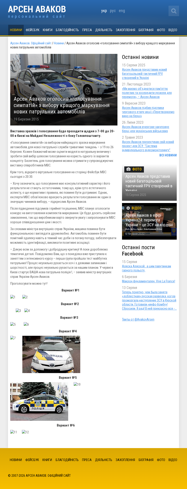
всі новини (168, 155)
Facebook (132, 254)
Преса (87, 30)
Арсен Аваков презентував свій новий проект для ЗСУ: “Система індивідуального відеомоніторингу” (148, 146)
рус (113, 10)
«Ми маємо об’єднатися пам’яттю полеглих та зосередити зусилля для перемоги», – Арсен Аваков (147, 93)
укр (104, 10)
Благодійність (67, 30)
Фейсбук (32, 30)
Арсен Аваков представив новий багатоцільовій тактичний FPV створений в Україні (144, 74)
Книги (47, 30)
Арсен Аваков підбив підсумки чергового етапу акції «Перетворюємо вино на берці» (148, 112)
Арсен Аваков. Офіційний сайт (37, 12)
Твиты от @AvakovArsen (138, 319)
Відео (173, 30)
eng (122, 10)
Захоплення (125, 30)
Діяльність (103, 30)
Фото (161, 30)
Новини (16, 30)
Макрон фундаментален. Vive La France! (148, 281)
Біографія (146, 30)
